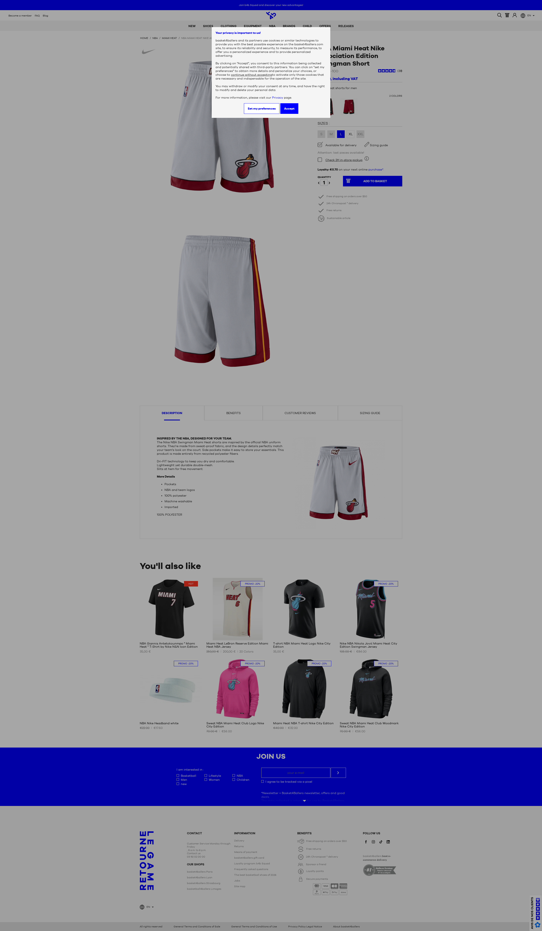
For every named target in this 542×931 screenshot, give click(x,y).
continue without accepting (251, 74)
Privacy (277, 97)
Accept (289, 108)
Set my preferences (262, 108)
